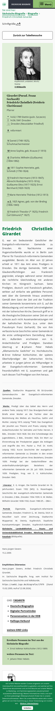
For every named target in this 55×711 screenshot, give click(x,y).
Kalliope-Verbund (20, 620)
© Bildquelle (20, 87)
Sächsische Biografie (13, 13)
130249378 (19, 600)
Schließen (27, 708)
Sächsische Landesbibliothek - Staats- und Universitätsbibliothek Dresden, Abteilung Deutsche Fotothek (27, 532)
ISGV (4, 4)
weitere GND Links (17, 630)
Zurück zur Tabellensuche (27, 35)
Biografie (33, 13)
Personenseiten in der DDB (25, 616)
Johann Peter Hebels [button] (38, 347)
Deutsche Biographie (22, 606)
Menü (48, 4)
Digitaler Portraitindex (23, 610)
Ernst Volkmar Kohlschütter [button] (21, 354)
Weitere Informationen (29, 703)
